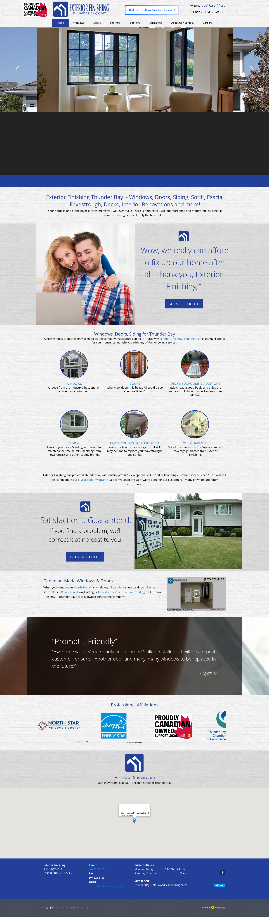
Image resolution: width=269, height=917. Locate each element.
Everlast (151, 587)
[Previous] (17, 70)
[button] (135, 23)
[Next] (251, 70)
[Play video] (196, 594)
